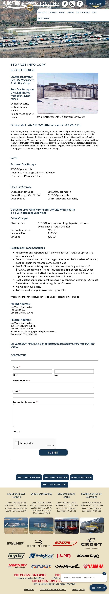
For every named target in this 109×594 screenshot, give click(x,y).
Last (56, 375)
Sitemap (29, 589)
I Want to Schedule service (55, 484)
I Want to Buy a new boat (28, 477)
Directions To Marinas (30, 575)
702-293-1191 (19, 502)
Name (16, 367)
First (15, 375)
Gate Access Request (53, 589)
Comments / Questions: (25, 402)
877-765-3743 (71, 505)
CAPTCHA (17, 431)
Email (16, 391)
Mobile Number (21, 380)
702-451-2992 (69, 502)
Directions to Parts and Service (54, 580)
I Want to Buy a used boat (56, 477)
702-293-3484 (44, 502)
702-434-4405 (94, 502)
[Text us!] (98, 588)
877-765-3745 (21, 505)
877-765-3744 (96, 505)
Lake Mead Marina (41, 494)
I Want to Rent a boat (81, 477)
